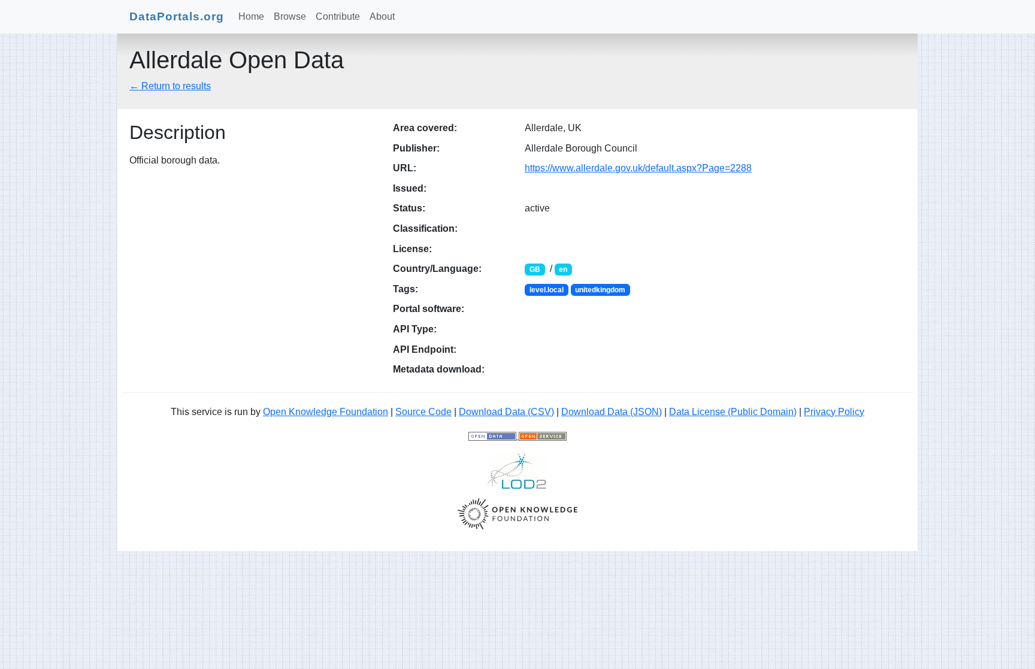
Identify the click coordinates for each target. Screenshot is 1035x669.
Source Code (423, 412)
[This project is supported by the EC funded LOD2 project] (517, 470)
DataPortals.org (176, 16)
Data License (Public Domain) (733, 412)
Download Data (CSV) (506, 412)
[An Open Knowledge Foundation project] (517, 513)
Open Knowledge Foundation (325, 412)
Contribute (338, 16)
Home (251, 16)
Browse (290, 16)
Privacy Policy (834, 412)
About (382, 16)
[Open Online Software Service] (543, 436)
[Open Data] (493, 436)
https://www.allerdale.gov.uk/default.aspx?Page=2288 (638, 168)
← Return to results (170, 86)
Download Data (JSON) (611, 412)
